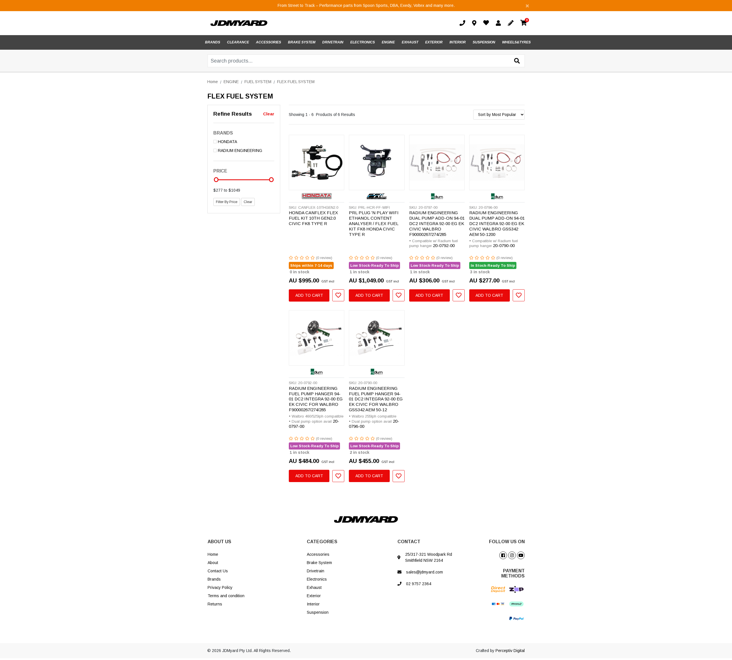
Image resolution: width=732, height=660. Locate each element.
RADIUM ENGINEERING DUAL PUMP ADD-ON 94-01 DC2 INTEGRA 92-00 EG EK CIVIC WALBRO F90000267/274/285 (437, 223)
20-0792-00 (444, 245)
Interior (313, 604)
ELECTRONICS (362, 42)
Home (213, 554)
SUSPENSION (484, 42)
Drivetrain (315, 571)
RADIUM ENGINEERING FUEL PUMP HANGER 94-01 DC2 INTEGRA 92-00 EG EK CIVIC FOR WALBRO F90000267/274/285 (316, 399)
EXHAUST (410, 42)
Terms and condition (226, 595)
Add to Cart (309, 295)
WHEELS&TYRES (516, 42)
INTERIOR (457, 42)
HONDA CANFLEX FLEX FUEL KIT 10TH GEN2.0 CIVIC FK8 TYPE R (313, 218)
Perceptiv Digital (510, 650)
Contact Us (218, 571)
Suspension (318, 612)
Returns (215, 604)
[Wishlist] (487, 23)
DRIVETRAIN (332, 42)
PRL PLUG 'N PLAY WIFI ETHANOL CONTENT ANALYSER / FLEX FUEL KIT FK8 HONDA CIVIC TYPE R (374, 223)
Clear (268, 113)
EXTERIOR (434, 42)
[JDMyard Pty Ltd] (238, 23)
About (213, 562)
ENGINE (388, 42)
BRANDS (212, 42)
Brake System (319, 562)
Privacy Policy (220, 587)
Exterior (314, 595)
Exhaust (314, 587)
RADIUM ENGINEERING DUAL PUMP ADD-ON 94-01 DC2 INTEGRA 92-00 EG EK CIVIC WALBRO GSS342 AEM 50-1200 (497, 223)
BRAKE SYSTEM (301, 42)
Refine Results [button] (232, 114)
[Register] (512, 23)
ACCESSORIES (268, 42)
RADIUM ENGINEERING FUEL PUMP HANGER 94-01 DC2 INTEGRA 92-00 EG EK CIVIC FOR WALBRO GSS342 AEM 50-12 (376, 399)
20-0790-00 (504, 245)
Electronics (317, 579)
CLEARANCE (238, 42)
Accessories (318, 554)
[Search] (517, 61)
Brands (214, 579)
